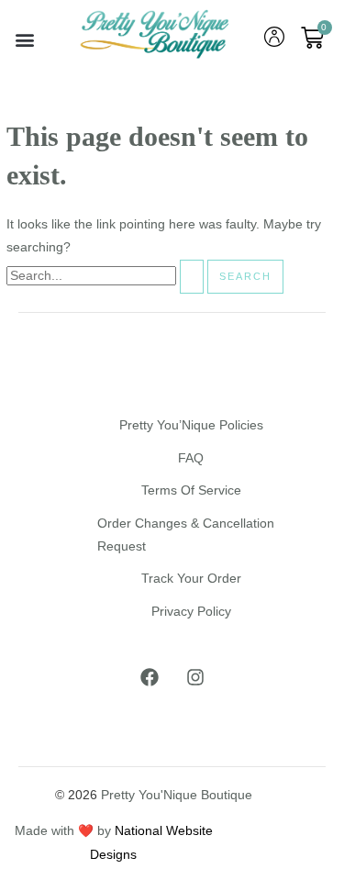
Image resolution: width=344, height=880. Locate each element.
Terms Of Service (191, 490)
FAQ (191, 458)
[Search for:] (106, 276)
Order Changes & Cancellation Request (185, 535)
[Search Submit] (192, 277)
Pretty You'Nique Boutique (176, 795)
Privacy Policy (191, 611)
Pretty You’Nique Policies (191, 425)
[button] (24, 40)
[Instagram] (195, 677)
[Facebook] (149, 677)
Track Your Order (191, 578)
